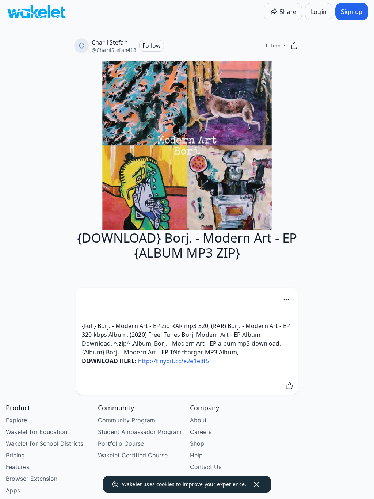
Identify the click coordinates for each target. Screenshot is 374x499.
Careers (200, 431)
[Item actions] (286, 299)
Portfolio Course (121, 443)
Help (196, 455)
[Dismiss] (256, 484)
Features (17, 467)
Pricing (15, 455)
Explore (16, 420)
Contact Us (205, 467)
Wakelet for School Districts (44, 443)
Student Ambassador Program (140, 431)
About (198, 420)
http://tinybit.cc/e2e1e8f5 (173, 361)
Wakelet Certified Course (133, 455)
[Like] (294, 46)
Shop (197, 443)
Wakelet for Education (36, 431)
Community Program (126, 420)
